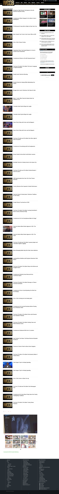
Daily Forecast (25, 461)
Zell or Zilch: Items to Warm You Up (21, 378)
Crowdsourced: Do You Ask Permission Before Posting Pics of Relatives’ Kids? (24, 307)
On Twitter (41, 484)
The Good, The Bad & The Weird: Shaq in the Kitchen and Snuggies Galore (25, 267)
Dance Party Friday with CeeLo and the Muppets (23, 130)
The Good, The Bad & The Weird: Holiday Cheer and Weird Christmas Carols (24, 323)
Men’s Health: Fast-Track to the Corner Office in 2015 (24, 34)
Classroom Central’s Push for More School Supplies (24, 346)
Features (38, 2)
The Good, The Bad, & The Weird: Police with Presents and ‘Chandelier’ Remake (25, 315)
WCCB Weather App (42, 479)
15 (8, 411)
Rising (21, 4)
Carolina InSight (25, 468)
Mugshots (33, 2)
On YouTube (42, 486)
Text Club (36, 0)
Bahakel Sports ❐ (25, 483)
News (22, 2)
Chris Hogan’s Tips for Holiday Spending (22, 362)
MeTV (40, 471)
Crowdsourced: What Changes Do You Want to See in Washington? (24, 19)
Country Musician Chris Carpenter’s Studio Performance (25, 186)
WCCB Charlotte (8, 3)
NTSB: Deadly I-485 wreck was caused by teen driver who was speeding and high (48, 39)
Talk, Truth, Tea (25, 475)
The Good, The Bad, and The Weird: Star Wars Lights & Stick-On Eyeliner (25, 139)
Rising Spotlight (25, 474)
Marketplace (24, 482)
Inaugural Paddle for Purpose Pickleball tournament (51, 16)
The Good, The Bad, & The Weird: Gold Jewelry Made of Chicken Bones (25, 355)
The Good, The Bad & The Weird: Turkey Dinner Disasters (23, 403)
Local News (9, 471)
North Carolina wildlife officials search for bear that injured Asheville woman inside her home (47, 45)
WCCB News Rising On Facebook (44, 487)
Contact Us (41, 464)
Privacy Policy (41, 473)
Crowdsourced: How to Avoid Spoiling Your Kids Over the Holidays (24, 291)
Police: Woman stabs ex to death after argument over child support (47, 36)
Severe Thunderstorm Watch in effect (43, 23)
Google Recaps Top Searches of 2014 (21, 202)
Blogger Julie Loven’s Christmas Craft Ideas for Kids (24, 90)
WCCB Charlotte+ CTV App (43, 480)
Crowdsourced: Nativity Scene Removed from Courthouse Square (23, 275)
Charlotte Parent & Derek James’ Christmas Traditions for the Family (24, 195)
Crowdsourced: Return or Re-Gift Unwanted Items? (24, 58)
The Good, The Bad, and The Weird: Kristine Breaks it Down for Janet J (24, 171)
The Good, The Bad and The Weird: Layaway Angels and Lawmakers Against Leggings (25, 243)
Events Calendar (25, 480)
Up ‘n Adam (25, 477)
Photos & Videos (9, 479)
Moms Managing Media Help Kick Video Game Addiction (25, 250)
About (35, 4)
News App (26, 0)
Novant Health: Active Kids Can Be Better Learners (24, 154)
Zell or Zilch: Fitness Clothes (19, 42)
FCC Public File (41, 470)
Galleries (42, 2)
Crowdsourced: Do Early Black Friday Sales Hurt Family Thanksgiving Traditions (25, 395)
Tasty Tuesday (25, 476)
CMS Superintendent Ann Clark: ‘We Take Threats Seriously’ (24, 179)
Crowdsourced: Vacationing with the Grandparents (24, 146)
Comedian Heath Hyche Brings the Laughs (22, 106)
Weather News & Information (27, 464)
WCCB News (17, 4)
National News (9, 472)
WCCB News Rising (25, 467)
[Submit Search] (56, 0)
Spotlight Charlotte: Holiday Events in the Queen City (24, 162)
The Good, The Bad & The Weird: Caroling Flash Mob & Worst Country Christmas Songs (25, 211)
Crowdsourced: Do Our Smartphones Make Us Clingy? (24, 218)
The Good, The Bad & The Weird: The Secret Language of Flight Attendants (25, 67)
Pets (8, 483)
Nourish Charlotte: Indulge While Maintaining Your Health (24, 83)
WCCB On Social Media (42, 481)
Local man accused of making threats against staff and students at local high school (51, 24)
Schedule (31, 4)
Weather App (29, 0)
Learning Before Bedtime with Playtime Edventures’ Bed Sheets (25, 259)
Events (42, 0)
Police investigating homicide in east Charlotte (47, 33)
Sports (24, 4)
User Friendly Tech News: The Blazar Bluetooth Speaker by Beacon (25, 339)
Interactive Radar (25, 462)
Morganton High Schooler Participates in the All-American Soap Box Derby (23, 11)
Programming (28, 4)
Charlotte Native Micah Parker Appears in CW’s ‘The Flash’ (24, 227)
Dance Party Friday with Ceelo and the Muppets (23, 122)
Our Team (40, 472)
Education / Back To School (11, 466)
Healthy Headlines (26, 469)
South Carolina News (10, 475)
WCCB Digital (25, 481)
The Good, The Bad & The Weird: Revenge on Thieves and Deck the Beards (24, 283)
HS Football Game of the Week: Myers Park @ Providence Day (43, 16)
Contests (39, 0)
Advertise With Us (41, 461)
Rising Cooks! (25, 473)
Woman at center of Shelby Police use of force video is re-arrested (47, 42)
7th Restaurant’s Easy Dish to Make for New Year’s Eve (25, 26)
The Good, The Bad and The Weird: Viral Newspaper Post (24, 387)
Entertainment (9, 485)
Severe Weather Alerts (26, 463)
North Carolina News (10, 473)
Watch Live (18, 2)
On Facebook (42, 483)
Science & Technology (10, 474)
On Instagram (42, 485)
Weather (25, 2)
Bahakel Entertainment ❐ (26, 484)
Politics (8, 467)
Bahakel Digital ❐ (41, 462)
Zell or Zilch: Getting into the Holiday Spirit (22, 298)
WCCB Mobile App (42, 478)
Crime (29, 2)
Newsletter (33, 0)
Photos (8, 480)
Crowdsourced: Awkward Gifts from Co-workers (23, 330)
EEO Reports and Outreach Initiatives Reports (44, 467)
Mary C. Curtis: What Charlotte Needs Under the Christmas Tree (23, 99)
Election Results (10, 468)
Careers (40, 463)
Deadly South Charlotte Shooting (20, 74)
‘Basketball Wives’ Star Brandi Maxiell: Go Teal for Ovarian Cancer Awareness (24, 51)
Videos (8, 484)
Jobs (37, 4)
